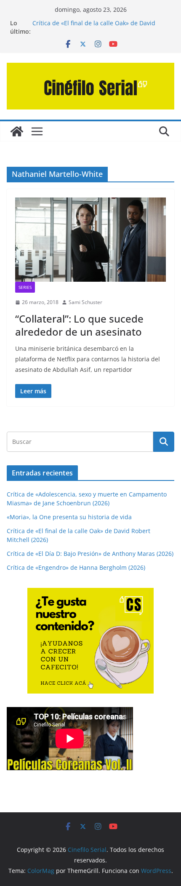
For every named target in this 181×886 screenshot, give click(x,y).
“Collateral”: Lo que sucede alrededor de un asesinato (79, 325)
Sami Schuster (85, 302)
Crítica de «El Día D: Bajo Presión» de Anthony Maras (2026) (90, 554)
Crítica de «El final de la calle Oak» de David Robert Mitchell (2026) (93, 27)
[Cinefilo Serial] (17, 131)
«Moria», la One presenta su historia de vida (69, 517)
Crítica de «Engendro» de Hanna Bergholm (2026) (76, 567)
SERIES (25, 287)
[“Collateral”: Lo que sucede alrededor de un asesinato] (90, 239)
